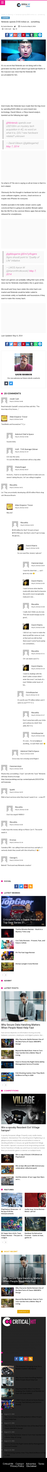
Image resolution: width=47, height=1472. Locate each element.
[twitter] (11, 35)
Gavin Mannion (8, 26)
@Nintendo (12, 122)
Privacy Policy (17, 1466)
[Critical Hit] (23, 3)
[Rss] (30, 886)
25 (16, 29)
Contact (20, 1463)
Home (3, 14)
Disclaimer (31, 1466)
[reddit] (19, 35)
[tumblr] (32, 35)
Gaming (10, 14)
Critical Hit (8, 1463)
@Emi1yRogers (29, 253)
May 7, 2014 (12, 146)
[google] (15, 35)
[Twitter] (21, 886)
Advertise (31, 1463)
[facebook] (7, 35)
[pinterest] (23, 35)
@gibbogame (13, 253)
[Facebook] (16, 886)
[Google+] (26, 886)
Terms (41, 1463)
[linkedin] (28, 35)
